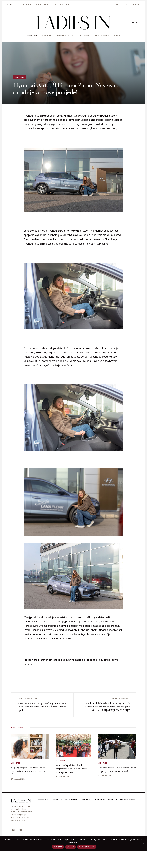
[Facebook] (13, 830)
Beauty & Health (66, 36)
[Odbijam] (143, 843)
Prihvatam (57, 847)
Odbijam (70, 847)
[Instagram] (20, 830)
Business (85, 36)
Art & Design (102, 36)
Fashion (46, 36)
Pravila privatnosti (126, 800)
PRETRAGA (136, 23)
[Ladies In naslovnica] (73, 22)
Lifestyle (32, 36)
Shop (117, 36)
